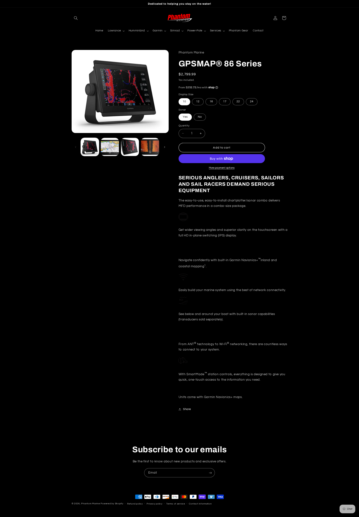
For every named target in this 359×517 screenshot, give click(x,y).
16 (211, 101)
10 (184, 101)
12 (198, 101)
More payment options (222, 168)
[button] (76, 18)
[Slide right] (164, 147)
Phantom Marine (90, 504)
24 (251, 101)
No (200, 116)
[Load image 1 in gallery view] (90, 147)
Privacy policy (154, 504)
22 (238, 101)
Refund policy (135, 504)
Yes (185, 116)
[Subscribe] (210, 472)
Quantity (184, 125)
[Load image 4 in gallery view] (150, 147)
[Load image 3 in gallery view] (130, 147)
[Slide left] (76, 147)
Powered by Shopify (112, 504)
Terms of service (175, 504)
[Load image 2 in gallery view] (110, 147)
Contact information (200, 504)
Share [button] (187, 409)
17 (224, 101)
